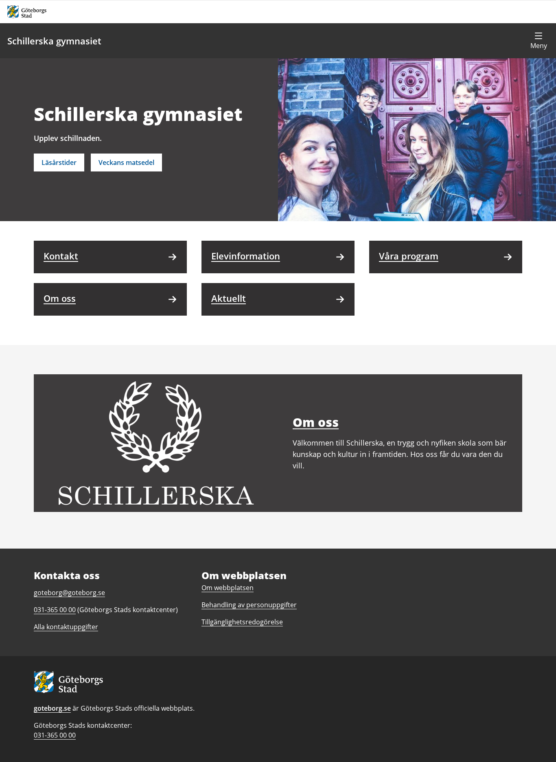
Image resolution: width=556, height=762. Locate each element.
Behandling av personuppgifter (249, 604)
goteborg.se (52, 708)
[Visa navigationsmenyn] (538, 40)
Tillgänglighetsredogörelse (242, 621)
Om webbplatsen (227, 587)
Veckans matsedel (126, 162)
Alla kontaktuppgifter (66, 626)
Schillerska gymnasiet (54, 41)
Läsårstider (59, 162)
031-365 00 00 (55, 735)
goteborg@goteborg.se (69, 592)
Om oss (316, 422)
